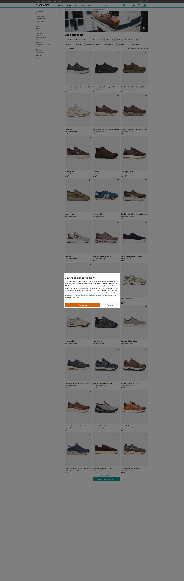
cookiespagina (82, 295)
